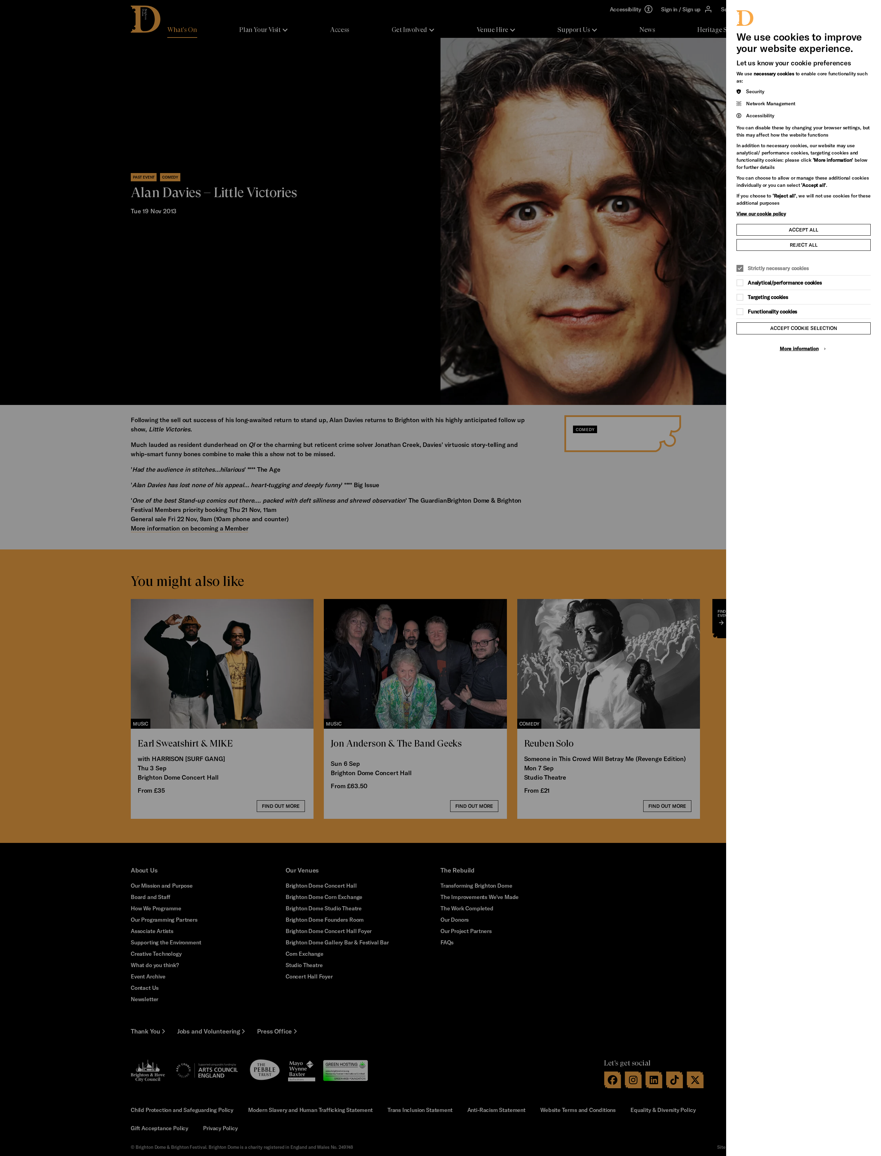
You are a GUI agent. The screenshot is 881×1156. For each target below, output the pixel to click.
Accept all (803, 230)
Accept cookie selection (803, 328)
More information (799, 348)
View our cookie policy (761, 213)
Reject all (804, 245)
